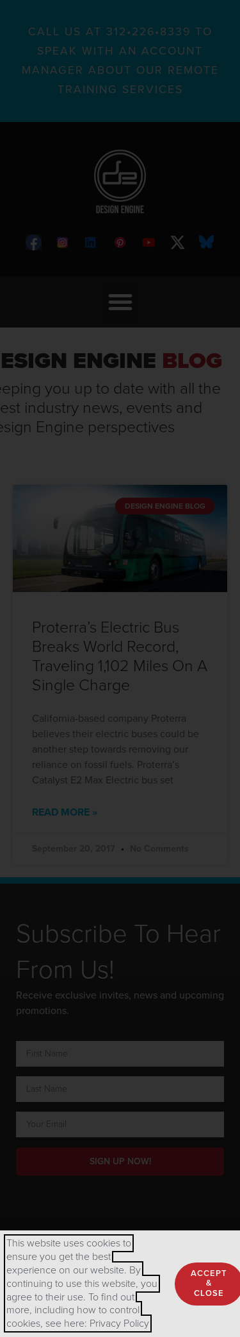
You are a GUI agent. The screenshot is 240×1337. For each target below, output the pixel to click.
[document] (120, 668)
